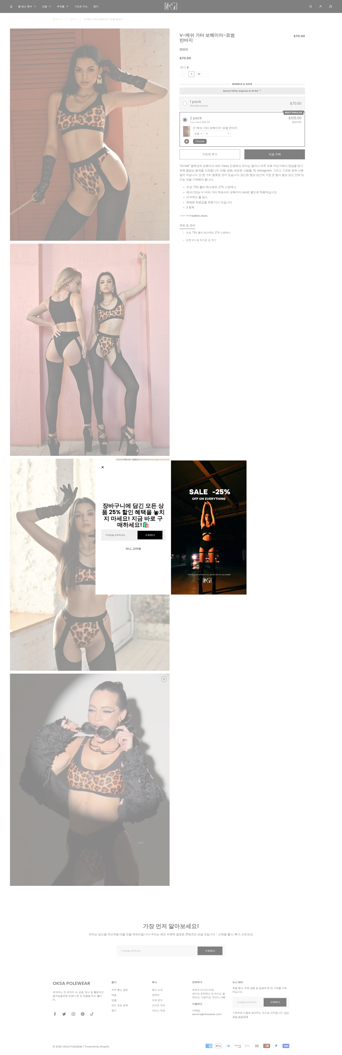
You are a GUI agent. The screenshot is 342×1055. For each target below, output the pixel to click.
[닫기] (102, 467)
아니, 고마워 (133, 549)
